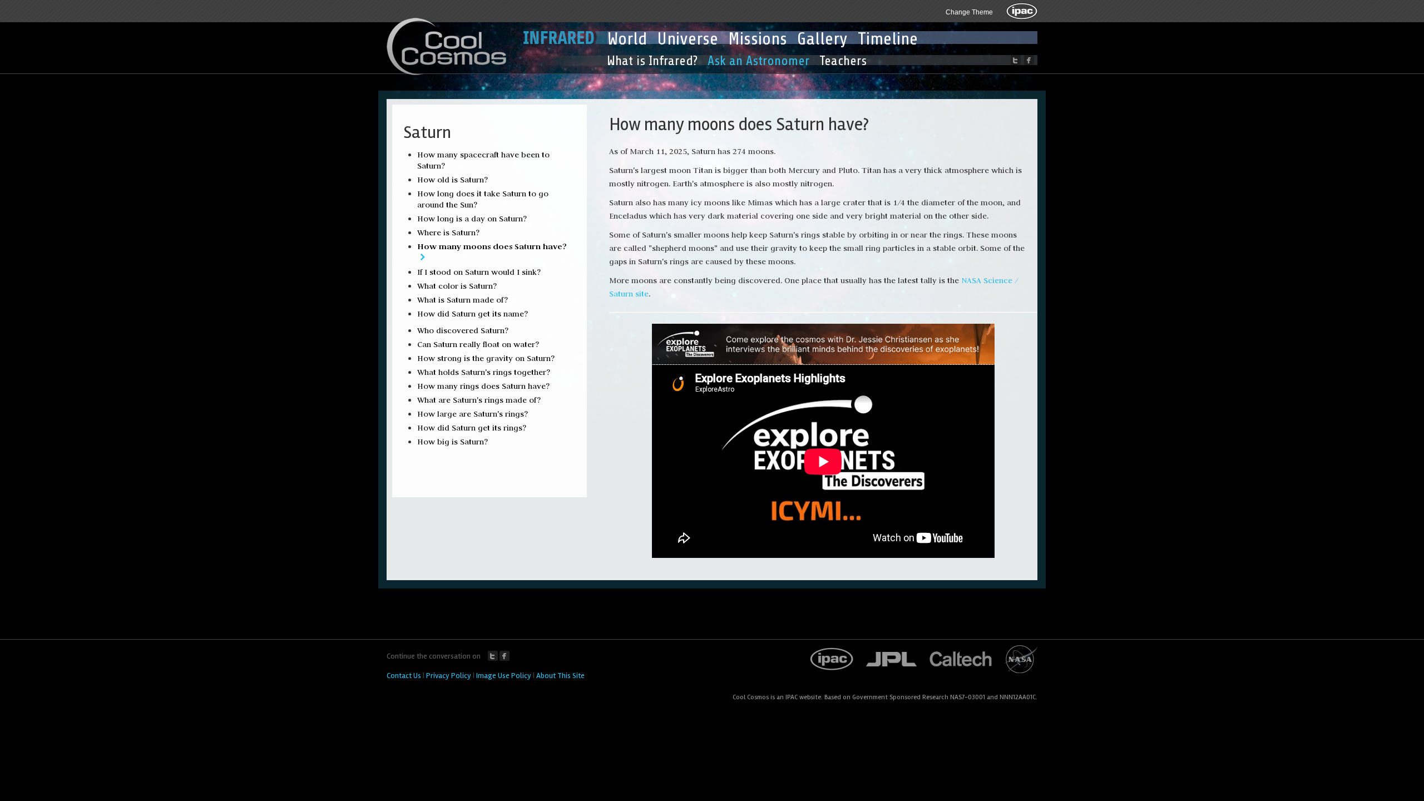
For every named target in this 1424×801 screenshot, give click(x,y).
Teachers (843, 60)
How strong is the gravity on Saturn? (486, 358)
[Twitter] (1016, 60)
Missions (757, 39)
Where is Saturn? (448, 233)
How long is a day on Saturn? (472, 219)
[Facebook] (1029, 60)
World (627, 39)
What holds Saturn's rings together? (483, 372)
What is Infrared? (652, 60)
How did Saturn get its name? (472, 314)
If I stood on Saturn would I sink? (479, 272)
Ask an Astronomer (758, 60)
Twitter (493, 656)
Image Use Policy (503, 675)
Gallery (822, 39)
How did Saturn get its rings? (471, 428)
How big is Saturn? (452, 442)
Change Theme (969, 12)
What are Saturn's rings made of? (479, 400)
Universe (687, 39)
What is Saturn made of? (462, 300)
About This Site (560, 675)
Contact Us (404, 675)
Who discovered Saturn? (462, 330)
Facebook (505, 656)
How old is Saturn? (452, 180)
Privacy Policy (448, 675)
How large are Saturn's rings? (472, 414)
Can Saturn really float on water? (478, 344)
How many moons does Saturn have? (492, 246)
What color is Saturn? (457, 286)
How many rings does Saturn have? (483, 386)
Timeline (888, 39)
